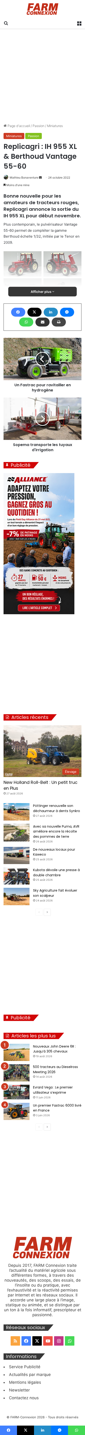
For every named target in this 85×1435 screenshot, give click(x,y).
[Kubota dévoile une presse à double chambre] (17, 876)
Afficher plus (41, 292)
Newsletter (19, 1390)
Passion (38, 126)
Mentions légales (25, 1382)
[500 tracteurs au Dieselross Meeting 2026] (17, 1072)
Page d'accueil (18, 126)
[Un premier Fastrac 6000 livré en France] (17, 1111)
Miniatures (55, 126)
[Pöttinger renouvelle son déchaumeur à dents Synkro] (17, 811)
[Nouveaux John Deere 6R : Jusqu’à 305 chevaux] (17, 1052)
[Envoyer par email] (42, 322)
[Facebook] (18, 312)
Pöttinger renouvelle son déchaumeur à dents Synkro (56, 808)
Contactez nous (24, 1397)
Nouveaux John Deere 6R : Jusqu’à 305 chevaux (54, 1049)
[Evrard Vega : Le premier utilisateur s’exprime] (17, 1092)
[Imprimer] (59, 322)
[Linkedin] (51, 312)
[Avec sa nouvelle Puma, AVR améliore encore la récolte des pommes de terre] (17, 832)
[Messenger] (67, 312)
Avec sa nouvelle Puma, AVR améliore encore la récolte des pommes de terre (56, 831)
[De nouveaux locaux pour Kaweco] (17, 855)
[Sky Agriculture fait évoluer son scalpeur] (17, 896)
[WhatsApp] (26, 322)
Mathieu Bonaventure (24, 177)
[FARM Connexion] (43, 9)
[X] (34, 312)
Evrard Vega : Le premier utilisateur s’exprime (53, 1090)
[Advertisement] (42, 76)
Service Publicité (24, 1366)
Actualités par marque (30, 1374)
